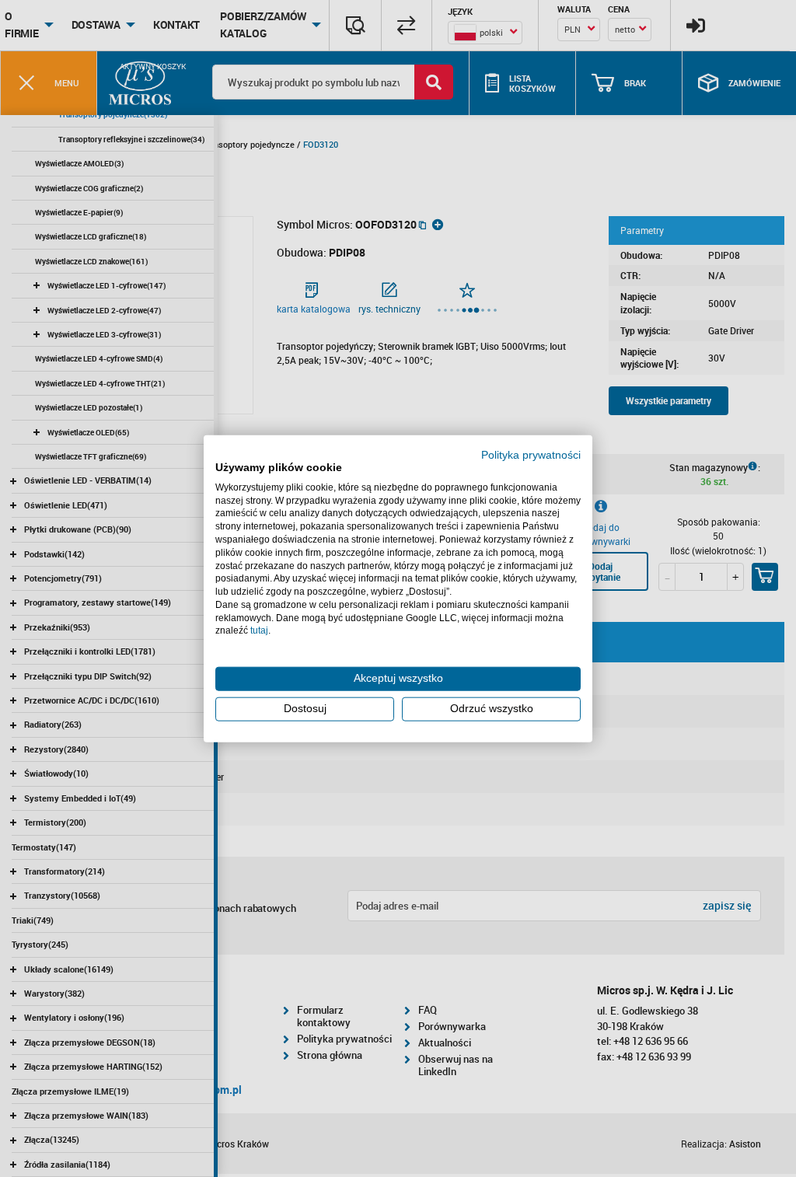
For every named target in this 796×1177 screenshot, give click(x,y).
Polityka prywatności (531, 455)
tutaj (259, 630)
